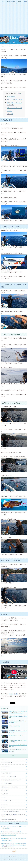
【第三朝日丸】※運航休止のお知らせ (10, 811)
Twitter (11, 693)
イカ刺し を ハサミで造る (9, 835)
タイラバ (3, 769)
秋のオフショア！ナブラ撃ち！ (16, 735)
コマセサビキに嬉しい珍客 (14, 99)
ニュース (3, 797)
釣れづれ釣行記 (9, 44)
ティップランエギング (6, 762)
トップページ (3, 44)
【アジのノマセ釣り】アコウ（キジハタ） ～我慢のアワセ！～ (14, 2)
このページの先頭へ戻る (14, 851)
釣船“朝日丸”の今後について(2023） (9, 787)
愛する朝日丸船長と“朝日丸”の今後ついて (11, 780)
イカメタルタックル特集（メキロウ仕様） (12, 831)
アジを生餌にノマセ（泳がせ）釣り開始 (14, 104)
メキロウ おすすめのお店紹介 (8, 776)
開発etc (3, 807)
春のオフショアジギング (14, 726)
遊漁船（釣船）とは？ (6, 773)
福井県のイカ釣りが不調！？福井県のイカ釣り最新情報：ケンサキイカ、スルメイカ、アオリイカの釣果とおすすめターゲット (14, 845)
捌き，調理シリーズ (6, 800)
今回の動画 (10, 114)
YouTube (16, 693)
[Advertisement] (14, 20)
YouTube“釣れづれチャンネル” (8, 819)
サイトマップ (13, 856)
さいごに (9, 111)
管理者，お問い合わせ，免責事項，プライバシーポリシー (13, 815)
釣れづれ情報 (4, 793)
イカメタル (4, 759)
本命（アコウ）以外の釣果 (14, 108)
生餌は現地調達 (11, 96)
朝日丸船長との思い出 (6, 783)
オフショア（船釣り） (18, 44)
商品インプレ (4, 804)
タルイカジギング (5, 766)
